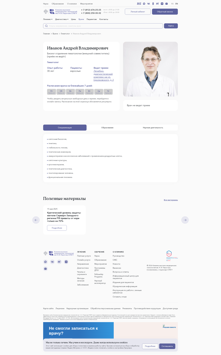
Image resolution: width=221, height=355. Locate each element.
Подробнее (57, 228)
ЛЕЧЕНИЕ (81, 252)
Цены (73, 19)
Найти (171, 26)
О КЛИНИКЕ (118, 252)
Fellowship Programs (98, 275)
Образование (58, 4)
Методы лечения (80, 279)
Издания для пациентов (123, 282)
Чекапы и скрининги (82, 273)
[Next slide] (185, 220)
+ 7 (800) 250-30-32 (91, 13)
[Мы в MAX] (144, 3)
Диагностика (61, 19)
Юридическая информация (125, 286)
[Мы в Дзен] (162, 3)
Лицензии (59, 308)
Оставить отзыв (119, 297)
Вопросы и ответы (121, 272)
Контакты (103, 19)
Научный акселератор (100, 282)
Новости (116, 264)
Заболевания (83, 285)
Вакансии (117, 268)
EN (176, 4)
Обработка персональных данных (105, 308)
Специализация (65, 127)
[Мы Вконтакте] (148, 3)
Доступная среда (170, 308)
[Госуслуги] (172, 256)
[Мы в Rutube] (157, 3)
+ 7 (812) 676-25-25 (91, 10)
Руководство (118, 256)
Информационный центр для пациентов (126, 277)
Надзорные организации (77, 308)
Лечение (47, 19)
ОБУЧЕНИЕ (99, 252)
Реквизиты (127, 308)
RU (172, 4)
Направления (83, 264)
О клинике (72, 4)
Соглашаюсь (167, 346)
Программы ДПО (99, 269)
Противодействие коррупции (147, 308)
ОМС (115, 260)
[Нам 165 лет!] (139, 3)
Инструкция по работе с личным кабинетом (127, 291)
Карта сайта (48, 308)
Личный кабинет (138, 11)
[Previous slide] (36, 220)
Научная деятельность (153, 127)
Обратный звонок (165, 11)
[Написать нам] (166, 3)
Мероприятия (86, 4)
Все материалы (171, 200)
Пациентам (92, 19)
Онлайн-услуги (83, 260)
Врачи (81, 19)
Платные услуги (84, 256)
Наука (45, 4)
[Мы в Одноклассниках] (153, 3)
